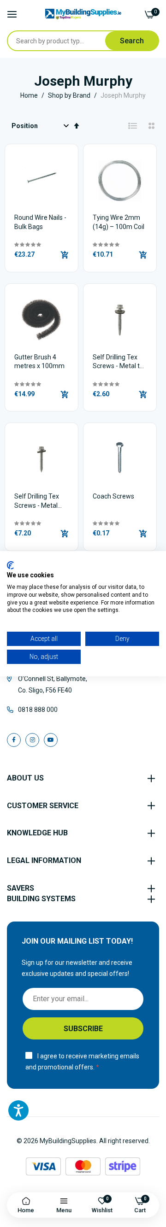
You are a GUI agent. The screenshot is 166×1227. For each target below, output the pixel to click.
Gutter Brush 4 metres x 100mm (39, 361)
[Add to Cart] (64, 255)
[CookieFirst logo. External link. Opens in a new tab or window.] (10, 565)
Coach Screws (113, 496)
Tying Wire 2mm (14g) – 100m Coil (118, 222)
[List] (133, 126)
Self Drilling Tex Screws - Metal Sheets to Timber (39, 502)
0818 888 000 (38, 709)
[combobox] (68, 40)
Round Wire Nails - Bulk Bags (40, 222)
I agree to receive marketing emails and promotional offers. (82, 1061)
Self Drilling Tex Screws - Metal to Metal (118, 362)
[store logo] (83, 14)
